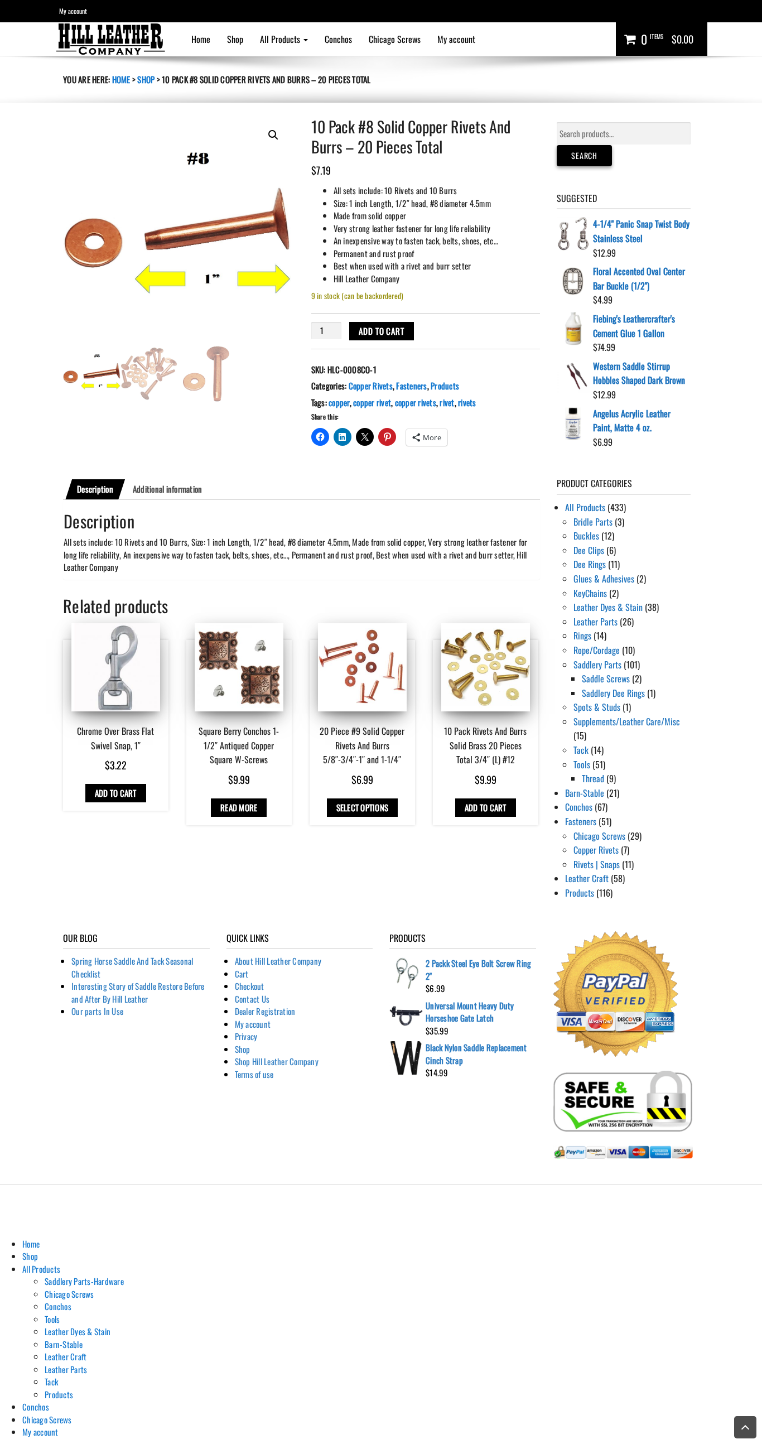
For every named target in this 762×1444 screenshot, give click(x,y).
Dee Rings (589, 564)
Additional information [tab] (167, 489)
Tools (581, 764)
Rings (582, 635)
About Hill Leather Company (278, 961)
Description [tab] (95, 489)
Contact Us (252, 999)
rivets (467, 402)
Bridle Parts (593, 521)
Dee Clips (588, 550)
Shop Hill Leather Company (277, 1061)
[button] (273, 135)
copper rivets (415, 402)
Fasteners (411, 385)
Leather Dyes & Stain (608, 607)
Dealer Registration (265, 1011)
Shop (235, 39)
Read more (238, 807)
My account (73, 11)
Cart (242, 974)
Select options (362, 807)
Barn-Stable (584, 793)
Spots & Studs (596, 707)
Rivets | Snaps (596, 864)
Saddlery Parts (597, 664)
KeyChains (590, 593)
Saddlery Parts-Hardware (84, 1281)
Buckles (586, 535)
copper (339, 402)
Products (445, 385)
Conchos (338, 39)
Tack (581, 750)
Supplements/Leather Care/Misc (626, 721)
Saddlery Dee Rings (613, 693)
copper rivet (372, 402)
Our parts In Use (97, 1011)
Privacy (246, 1036)
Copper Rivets (371, 385)
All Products (281, 39)
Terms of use (254, 1074)
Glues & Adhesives (603, 578)
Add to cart (381, 331)
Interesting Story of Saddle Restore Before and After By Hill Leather (138, 992)
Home (200, 39)
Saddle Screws (606, 678)
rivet (447, 402)
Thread (593, 778)
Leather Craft (587, 878)
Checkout (249, 986)
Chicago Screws (395, 39)
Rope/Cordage (596, 650)
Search (584, 155)
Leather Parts (595, 621)
